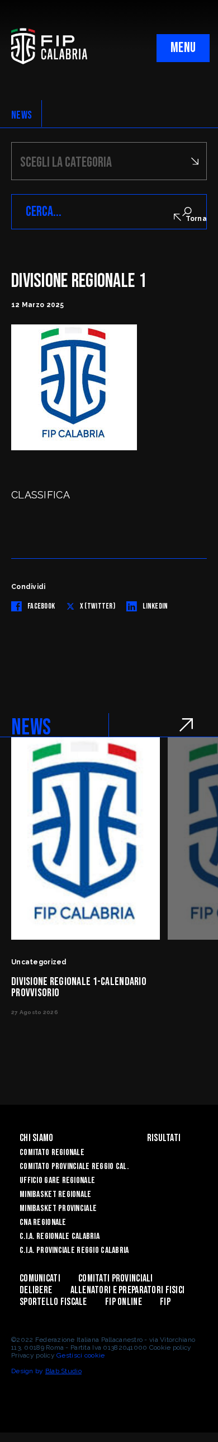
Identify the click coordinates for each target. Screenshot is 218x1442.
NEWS (21, 115)
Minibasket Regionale (56, 1194)
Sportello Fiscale (53, 1302)
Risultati (164, 1138)
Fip (165, 1302)
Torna (196, 219)
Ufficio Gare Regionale (57, 1180)
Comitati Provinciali (115, 1278)
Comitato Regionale (52, 1152)
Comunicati (40, 1278)
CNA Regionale (43, 1222)
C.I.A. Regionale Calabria (59, 1236)
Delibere (36, 1290)
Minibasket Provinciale (58, 1208)
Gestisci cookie (80, 1355)
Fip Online (123, 1302)
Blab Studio (63, 1371)
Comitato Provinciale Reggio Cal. (74, 1166)
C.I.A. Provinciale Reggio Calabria (74, 1250)
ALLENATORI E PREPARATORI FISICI (127, 1290)
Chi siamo (37, 1138)
